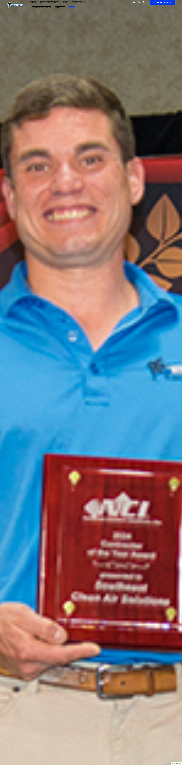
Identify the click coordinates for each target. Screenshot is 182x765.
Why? (65, 2)
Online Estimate (41, 7)
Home (33, 2)
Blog (71, 7)
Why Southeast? (49, 2)
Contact (60, 7)
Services (77, 2)
